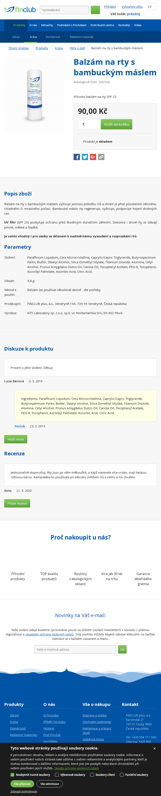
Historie (48, 728)
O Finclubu (51, 715)
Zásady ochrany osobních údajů (76, 768)
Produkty (42, 48)
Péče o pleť (77, 48)
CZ (150, 7)
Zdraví (14, 715)
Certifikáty (50, 741)
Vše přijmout (22, 784)
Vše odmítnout (49, 784)
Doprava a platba (95, 715)
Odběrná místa (93, 739)
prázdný (133, 14)
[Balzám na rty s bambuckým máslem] (34, 95)
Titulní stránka (18, 48)
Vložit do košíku (116, 124)
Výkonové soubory (72, 775)
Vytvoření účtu (132, 6)
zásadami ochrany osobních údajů (49, 634)
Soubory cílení (105, 775)
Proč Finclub (52, 735)
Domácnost (18, 728)
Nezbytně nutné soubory (33, 775)
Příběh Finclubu (54, 722)
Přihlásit (110, 6)
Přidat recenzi (17, 503)
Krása (59, 48)
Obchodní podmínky (97, 722)
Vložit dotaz (15, 439)
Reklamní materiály (23, 735)
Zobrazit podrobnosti (23, 791)
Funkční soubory (136, 775)
